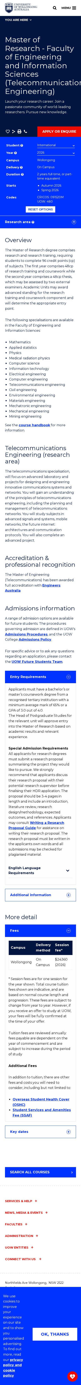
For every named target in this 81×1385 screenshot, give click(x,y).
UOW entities (16, 1247)
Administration (19, 1236)
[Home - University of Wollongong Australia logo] (21, 8)
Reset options (40, 209)
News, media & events (24, 1213)
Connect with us (21, 1259)
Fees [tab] (14, 931)
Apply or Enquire (59, 132)
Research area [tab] (19, 222)
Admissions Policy (35, 639)
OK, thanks (55, 1334)
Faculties (13, 1224)
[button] (8, 131)
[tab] (40, 677)
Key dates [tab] (19, 1132)
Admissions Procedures (26, 634)
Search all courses (30, 1172)
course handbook (34, 425)
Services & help (18, 1201)
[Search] (55, 8)
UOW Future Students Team (37, 662)
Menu (66, 8)
